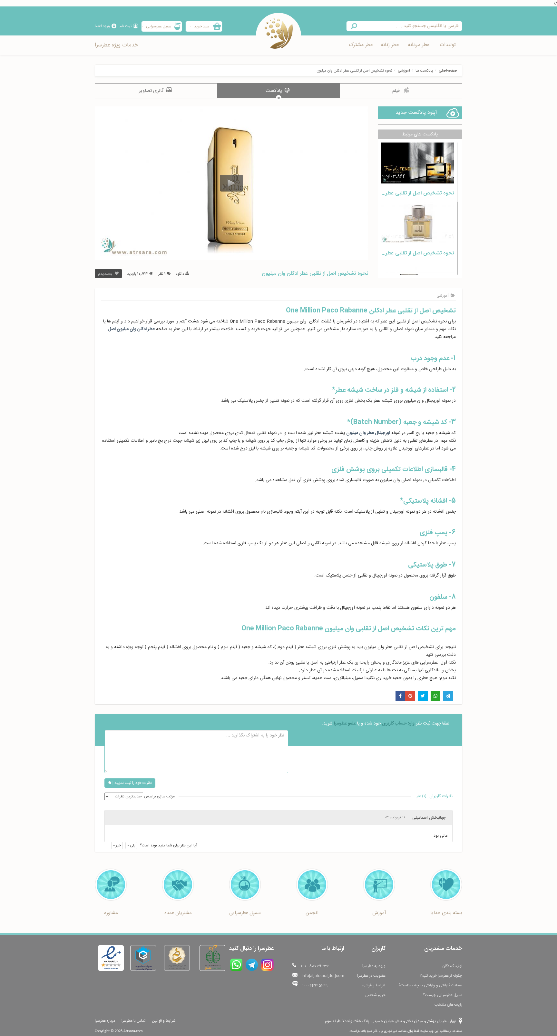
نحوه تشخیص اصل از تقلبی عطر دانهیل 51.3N (404, 253)
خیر (117, 845)
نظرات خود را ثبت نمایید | (132, 783)
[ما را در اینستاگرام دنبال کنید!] (267, 965)
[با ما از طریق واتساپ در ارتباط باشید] (236, 965)
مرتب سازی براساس (159, 796)
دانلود (180, 274)
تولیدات (448, 45)
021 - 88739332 (314, 966)
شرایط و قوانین (374, 985)
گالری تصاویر (152, 91)
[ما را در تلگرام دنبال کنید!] (252, 965)
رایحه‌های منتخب (448, 1004)
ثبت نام (126, 26)
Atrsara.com (133, 1031)
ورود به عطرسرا (374, 966)
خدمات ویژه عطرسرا (116, 45)
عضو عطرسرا (345, 723)
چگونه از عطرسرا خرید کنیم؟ (441, 975)
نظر (162, 274)
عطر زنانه (390, 45)
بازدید (137, 274)
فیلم (396, 91)
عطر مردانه (419, 45)
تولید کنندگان (452, 966)
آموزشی (404, 70)
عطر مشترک (361, 45)
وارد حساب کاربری (398, 723)
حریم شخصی (375, 995)
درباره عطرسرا (105, 1021)
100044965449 (315, 985)
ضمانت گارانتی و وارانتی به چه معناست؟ (430, 985)
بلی (131, 845)
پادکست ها (424, 70)
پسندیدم (105, 274)
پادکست (274, 91)
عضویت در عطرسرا (371, 975)
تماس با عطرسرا (133, 1021)
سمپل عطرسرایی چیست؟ (442, 995)
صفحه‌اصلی (448, 70)
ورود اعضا (102, 26)
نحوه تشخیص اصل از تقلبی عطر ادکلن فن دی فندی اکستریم (390, 193)
